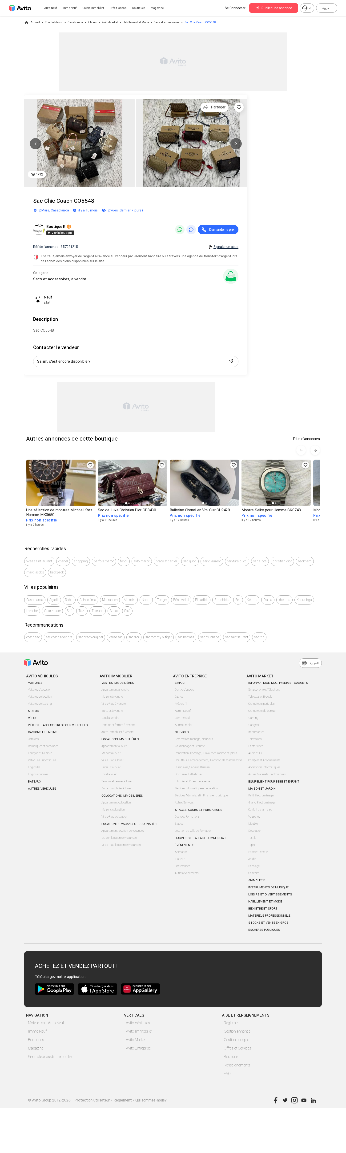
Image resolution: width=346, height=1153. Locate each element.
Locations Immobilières (120, 739)
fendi (123, 561)
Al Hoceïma (88, 600)
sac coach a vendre (59, 637)
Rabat (69, 600)
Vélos (32, 718)
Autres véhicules (42, 788)
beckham (305, 561)
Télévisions (255, 739)
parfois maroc (104, 561)
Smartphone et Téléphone (264, 689)
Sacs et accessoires (166, 22)
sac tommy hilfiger (158, 637)
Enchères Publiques (264, 929)
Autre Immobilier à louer (116, 788)
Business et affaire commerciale (201, 838)
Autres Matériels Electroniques (267, 774)
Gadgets (253, 725)
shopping (81, 561)
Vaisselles (254, 816)
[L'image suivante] (236, 143)
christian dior (282, 561)
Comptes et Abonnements (264, 760)
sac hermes (186, 637)
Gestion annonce (237, 1031)
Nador (146, 600)
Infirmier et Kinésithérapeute (192, 781)
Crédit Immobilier (93, 8)
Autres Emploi (183, 725)
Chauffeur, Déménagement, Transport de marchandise (208, 760)
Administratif (183, 710)
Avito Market (110, 22)
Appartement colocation (116, 802)
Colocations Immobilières (122, 795)
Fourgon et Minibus (40, 753)
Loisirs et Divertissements (270, 894)
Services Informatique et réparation (196, 788)
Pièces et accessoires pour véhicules (58, 725)
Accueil (35, 22)
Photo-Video (255, 746)
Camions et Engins (42, 732)
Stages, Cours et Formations (198, 809)
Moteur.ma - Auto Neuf (46, 1023)
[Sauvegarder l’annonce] (239, 107)
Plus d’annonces (306, 439)
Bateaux (34, 781)
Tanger (162, 600)
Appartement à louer (114, 746)
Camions (33, 739)
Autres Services (184, 802)
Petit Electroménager (261, 795)
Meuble (253, 823)
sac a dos (260, 561)
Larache (32, 611)
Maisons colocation (113, 809)
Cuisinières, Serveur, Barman (192, 767)
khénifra (284, 600)
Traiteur (180, 859)
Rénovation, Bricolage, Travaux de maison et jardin (206, 753)
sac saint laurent (236, 637)
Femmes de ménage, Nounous (194, 739)
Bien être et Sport (263, 908)
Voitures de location (40, 696)
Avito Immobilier (139, 1031)
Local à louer (109, 774)
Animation (181, 852)
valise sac (115, 637)
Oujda (267, 600)
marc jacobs (35, 572)
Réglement (122, 1100)
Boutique (231, 1056)
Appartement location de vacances (122, 830)
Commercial (182, 718)
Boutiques (138, 8)
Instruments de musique (268, 887)
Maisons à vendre (112, 696)
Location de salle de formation (193, 830)
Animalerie (256, 880)
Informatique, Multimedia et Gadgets (278, 682)
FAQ (227, 1073)
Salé (127, 611)
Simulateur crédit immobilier (50, 1056)
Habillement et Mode (136, 22)
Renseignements (237, 1065)
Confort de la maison (261, 809)
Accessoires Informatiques (264, 767)
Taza (81, 611)
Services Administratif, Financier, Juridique (201, 795)
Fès (238, 600)
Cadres (179, 696)
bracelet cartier (166, 561)
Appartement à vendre (115, 689)
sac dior (134, 637)
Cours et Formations (187, 816)
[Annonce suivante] (315, 450)
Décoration (255, 830)
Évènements (184, 845)
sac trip (259, 637)
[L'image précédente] (35, 143)
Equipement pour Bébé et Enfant (273, 781)
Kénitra (252, 600)
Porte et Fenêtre (258, 852)
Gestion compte (236, 1040)
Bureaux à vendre (112, 710)
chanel (63, 561)
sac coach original (90, 637)
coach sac (33, 637)
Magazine (157, 8)
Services (182, 732)
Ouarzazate (52, 611)
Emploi (180, 682)
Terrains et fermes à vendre (118, 725)
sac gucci (190, 561)
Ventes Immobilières (117, 682)
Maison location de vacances (119, 837)
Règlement (232, 1023)
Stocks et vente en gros (268, 922)
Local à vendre (110, 718)
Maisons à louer (111, 753)
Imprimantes (256, 732)
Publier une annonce (277, 8)
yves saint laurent (39, 561)
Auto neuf (50, 8)
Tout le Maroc (53, 22)
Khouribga (304, 600)
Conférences (182, 866)
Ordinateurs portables (261, 703)
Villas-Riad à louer (112, 760)
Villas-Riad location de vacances (121, 845)
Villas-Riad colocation (114, 816)
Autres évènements (186, 873)
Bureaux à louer (111, 767)
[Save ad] (90, 465)
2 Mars (92, 22)
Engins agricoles (38, 774)
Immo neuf (70, 8)
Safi (69, 611)
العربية (326, 8)
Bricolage (254, 866)
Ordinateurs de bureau (262, 710)
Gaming (253, 718)
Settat (114, 611)
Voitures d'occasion (39, 689)
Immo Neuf (37, 1031)
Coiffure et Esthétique (188, 774)
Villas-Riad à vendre (113, 703)
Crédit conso (118, 8)
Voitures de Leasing (40, 703)
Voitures (35, 682)
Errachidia (221, 600)
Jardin (252, 859)
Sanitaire (253, 873)
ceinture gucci (237, 561)
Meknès (130, 600)
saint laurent (212, 561)
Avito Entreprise (138, 1048)
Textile (252, 837)
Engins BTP (35, 767)
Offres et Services (237, 1048)
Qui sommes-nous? (151, 1100)
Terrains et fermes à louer (116, 781)
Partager (218, 107)
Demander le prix (221, 229)
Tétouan (98, 611)
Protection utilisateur (92, 1100)
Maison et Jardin (262, 788)
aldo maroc (142, 561)
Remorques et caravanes (43, 746)
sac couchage (209, 637)
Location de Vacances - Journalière (129, 824)
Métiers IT (181, 703)
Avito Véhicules (138, 1023)
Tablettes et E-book (260, 696)
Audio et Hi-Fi (256, 753)
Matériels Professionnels (269, 915)
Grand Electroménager (262, 802)
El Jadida (201, 600)
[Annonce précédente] (301, 450)
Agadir (54, 600)
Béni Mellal (181, 600)
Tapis (251, 845)
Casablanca (75, 22)
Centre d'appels (184, 689)
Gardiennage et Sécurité (190, 746)
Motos (33, 711)
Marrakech (110, 600)
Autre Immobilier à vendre (117, 732)
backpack (57, 572)
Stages (179, 823)
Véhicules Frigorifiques (42, 760)
